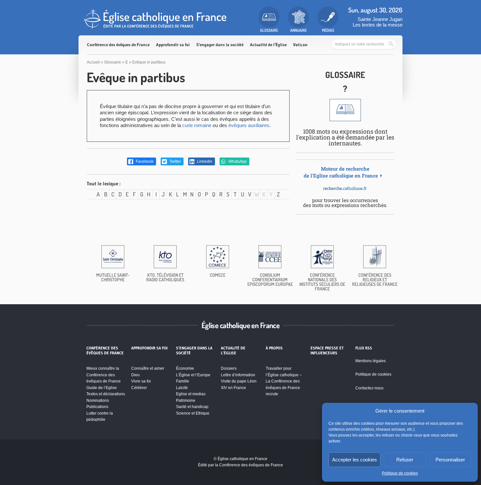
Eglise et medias (190, 394)
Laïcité (182, 387)
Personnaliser (450, 459)
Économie (185, 368)
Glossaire (112, 62)
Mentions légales (370, 361)
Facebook (144, 161)
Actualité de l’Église (268, 44)
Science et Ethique (192, 413)
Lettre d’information (238, 375)
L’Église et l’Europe (193, 375)
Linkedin (204, 161)
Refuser (404, 459)
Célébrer (139, 387)
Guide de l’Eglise (101, 387)
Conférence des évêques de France (118, 44)
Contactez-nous (369, 388)
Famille (182, 381)
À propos (274, 348)
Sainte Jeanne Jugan (380, 19)
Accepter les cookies (354, 459)
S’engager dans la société (219, 44)
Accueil (93, 62)
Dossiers (229, 368)
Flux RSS (363, 348)
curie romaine (196, 125)
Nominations (97, 400)
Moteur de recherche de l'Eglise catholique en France (341, 172)
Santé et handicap (192, 406)
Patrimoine (185, 400)
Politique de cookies (400, 473)
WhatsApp (237, 161)
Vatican (300, 44)
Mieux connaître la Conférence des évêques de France (103, 374)
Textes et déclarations (105, 394)
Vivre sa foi (141, 381)
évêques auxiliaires (248, 125)
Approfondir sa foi (173, 44)
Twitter (175, 161)
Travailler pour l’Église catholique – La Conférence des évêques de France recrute (284, 381)
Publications (97, 406)
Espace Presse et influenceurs (327, 350)
